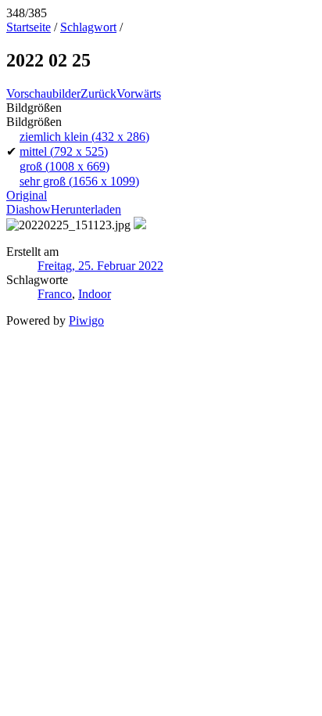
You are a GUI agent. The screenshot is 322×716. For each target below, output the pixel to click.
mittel (64, 151)
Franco (55, 293)
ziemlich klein (84, 136)
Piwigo (86, 320)
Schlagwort (88, 27)
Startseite (28, 27)
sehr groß (79, 181)
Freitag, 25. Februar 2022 (100, 265)
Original (26, 195)
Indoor (94, 293)
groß (64, 166)
